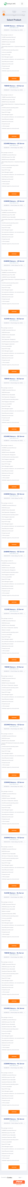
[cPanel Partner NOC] (19, 1182)
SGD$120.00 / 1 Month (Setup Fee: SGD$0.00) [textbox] (14, 556)
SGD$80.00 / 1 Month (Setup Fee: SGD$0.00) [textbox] (14, 205)
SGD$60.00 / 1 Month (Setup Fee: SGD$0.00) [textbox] (14, 147)
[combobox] (14, 30)
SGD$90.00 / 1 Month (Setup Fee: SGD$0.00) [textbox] (14, 786)
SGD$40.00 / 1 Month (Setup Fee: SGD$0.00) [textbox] (14, 30)
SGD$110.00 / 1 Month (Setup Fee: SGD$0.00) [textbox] (14, 842)
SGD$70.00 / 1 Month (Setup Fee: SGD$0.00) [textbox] (14, 383)
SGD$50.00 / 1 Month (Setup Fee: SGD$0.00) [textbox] (14, 90)
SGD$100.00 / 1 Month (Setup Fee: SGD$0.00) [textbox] (14, 265)
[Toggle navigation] (22, 3)
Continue (14, 78)
